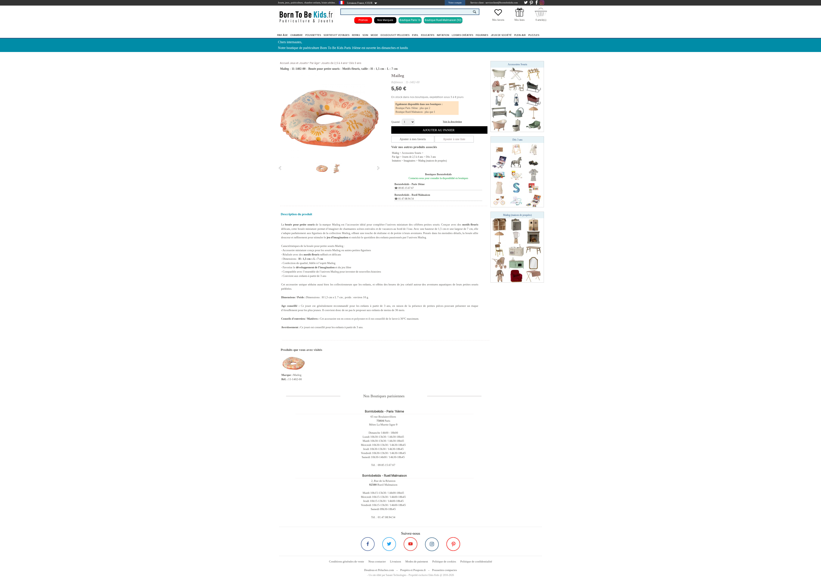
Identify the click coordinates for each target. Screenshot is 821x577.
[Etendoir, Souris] (533, 73)
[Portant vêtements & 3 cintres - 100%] (516, 149)
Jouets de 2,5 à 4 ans (334, 63)
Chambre (296, 35)
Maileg (397, 75)
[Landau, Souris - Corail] (499, 86)
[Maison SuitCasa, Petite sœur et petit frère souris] (533, 224)
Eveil (415, 35)
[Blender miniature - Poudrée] (516, 237)
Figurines (482, 35)
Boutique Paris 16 (410, 20)
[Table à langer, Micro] (533, 275)
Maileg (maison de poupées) (432, 160)
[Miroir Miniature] (533, 262)
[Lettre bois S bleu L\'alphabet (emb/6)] (516, 187)
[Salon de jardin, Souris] (516, 86)
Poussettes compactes (444, 570)
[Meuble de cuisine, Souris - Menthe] (516, 262)
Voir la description (452, 121)
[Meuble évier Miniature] (516, 224)
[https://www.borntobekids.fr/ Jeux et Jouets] (306, 14)
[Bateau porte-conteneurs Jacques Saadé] (499, 174)
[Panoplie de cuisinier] (516, 200)
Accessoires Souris (411, 152)
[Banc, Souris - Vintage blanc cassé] (499, 112)
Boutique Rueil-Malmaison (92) (443, 20)
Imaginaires (409, 160)
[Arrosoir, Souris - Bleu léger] (516, 112)
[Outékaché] (516, 174)
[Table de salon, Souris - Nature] (533, 250)
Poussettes (313, 35)
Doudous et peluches (395, 35)
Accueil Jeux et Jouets (294, 63)
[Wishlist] (498, 15)
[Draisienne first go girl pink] (499, 200)
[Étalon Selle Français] (516, 161)
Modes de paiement (416, 561)
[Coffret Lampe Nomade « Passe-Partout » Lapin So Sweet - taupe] (499, 149)
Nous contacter (377, 561)
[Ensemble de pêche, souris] (499, 99)
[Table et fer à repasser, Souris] (516, 73)
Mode (374, 35)
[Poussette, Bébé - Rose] (499, 262)
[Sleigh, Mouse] (533, 86)
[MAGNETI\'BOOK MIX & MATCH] (533, 200)
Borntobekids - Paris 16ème (409, 184)
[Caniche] (533, 149)
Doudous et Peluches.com (379, 570)
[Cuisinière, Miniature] (516, 250)
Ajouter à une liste (454, 139)
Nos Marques (385, 20)
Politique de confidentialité (476, 561)
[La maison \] (499, 224)
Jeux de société (501, 35)
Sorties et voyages (336, 35)
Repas (356, 35)
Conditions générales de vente (346, 561)
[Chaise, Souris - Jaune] (499, 250)
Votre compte (455, 2)
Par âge (282, 35)
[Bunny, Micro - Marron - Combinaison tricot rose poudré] (499, 275)
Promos (363, 20)
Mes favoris (498, 19)
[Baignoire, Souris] (499, 73)
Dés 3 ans (355, 63)
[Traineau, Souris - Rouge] (533, 99)
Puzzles (533, 35)
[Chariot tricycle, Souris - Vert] (533, 125)
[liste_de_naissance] (519, 15)
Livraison (395, 561)
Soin (365, 35)
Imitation (443, 35)
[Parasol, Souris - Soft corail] (533, 112)
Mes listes (519, 19)
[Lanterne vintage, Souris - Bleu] (516, 99)
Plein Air (520, 35)
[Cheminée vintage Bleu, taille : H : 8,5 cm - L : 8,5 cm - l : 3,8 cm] (533, 237)
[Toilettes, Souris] (516, 125)
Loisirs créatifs (462, 35)
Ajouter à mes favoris (413, 139)
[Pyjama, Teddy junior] (533, 174)
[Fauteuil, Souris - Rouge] (516, 275)
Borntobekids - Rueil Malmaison (412, 194)
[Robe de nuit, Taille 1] (499, 187)
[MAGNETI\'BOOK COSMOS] (499, 161)
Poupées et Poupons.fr (413, 570)
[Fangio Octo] (533, 161)
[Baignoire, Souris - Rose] (499, 125)
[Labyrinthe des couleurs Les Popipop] (533, 187)
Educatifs (427, 35)
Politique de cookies (444, 561)
